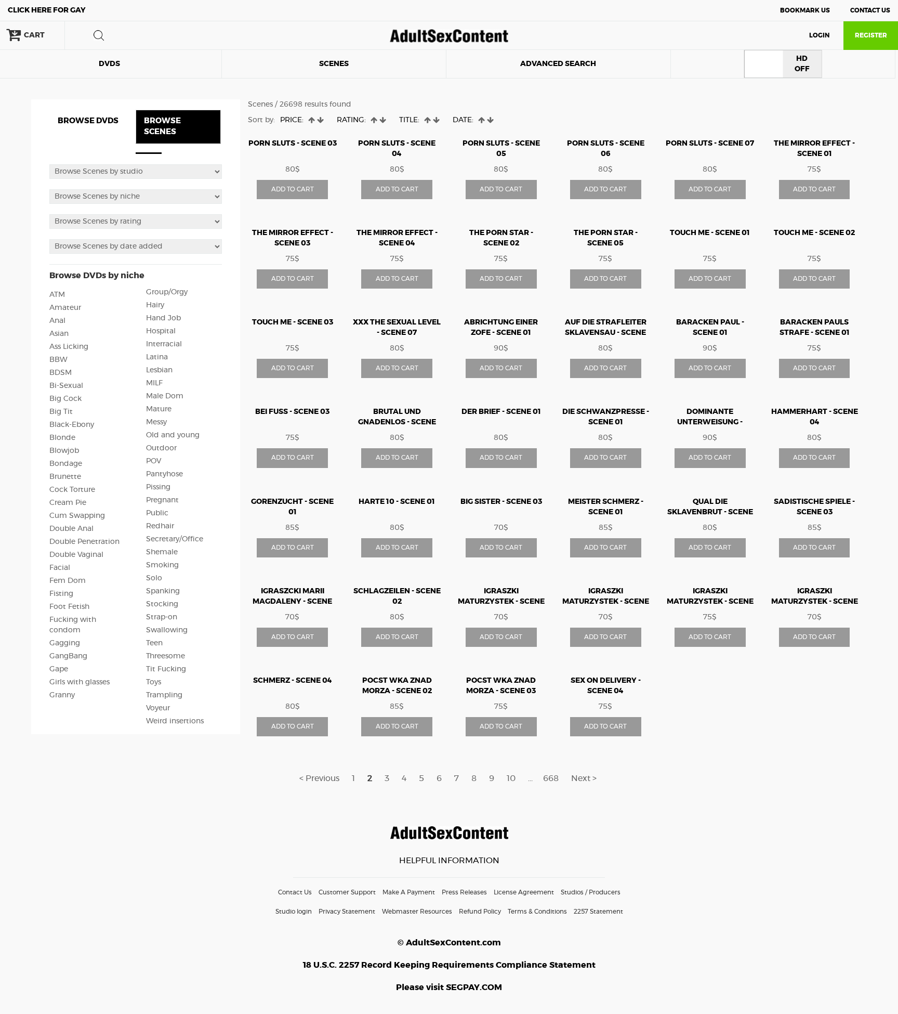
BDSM (60, 372)
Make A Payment (408, 892)
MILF (154, 383)
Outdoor (161, 448)
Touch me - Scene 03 (292, 322)
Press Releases (464, 892)
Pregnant (162, 500)
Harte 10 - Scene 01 (397, 501)
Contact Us (870, 10)
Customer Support (347, 892)
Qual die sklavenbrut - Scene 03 (710, 512)
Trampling (164, 695)
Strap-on (161, 617)
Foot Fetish (69, 606)
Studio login (293, 911)
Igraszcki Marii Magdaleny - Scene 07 (292, 602)
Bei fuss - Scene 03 (292, 411)
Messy (156, 422)
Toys (153, 682)
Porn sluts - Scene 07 (710, 143)
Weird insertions (175, 721)
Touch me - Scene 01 (710, 233)
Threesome (165, 656)
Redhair (160, 526)
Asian (59, 333)
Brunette (65, 476)
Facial (59, 567)
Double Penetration (84, 541)
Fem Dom (67, 580)
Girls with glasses (79, 682)
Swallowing (167, 630)
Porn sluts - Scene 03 (292, 143)
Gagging (64, 643)
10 (511, 778)
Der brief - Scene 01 (501, 411)
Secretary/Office (174, 539)
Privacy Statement (347, 911)
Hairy (155, 305)
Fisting (61, 593)
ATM (57, 294)
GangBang (68, 656)
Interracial (164, 344)
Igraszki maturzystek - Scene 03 (605, 602)
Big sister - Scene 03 (501, 501)
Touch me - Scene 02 (814, 233)
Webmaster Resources (417, 911)
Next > (584, 778)
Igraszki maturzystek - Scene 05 (710, 602)
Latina (157, 357)
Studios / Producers (590, 892)
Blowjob (64, 450)
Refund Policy (480, 911)
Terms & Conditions (537, 911)
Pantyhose (164, 474)
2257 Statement (598, 911)
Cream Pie (67, 502)
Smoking (162, 565)
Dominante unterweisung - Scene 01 (710, 422)
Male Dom (164, 396)
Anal (57, 320)
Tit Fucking (166, 669)
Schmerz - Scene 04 (292, 680)
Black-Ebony (71, 424)
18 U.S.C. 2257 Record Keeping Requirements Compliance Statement (449, 965)
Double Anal (71, 528)
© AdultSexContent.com (449, 943)
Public (157, 513)
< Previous (319, 778)
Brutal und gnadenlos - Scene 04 (397, 422)
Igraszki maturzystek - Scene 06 (814, 602)
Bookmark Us (805, 10)
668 (551, 778)
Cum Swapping (77, 515)
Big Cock (65, 398)
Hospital (161, 331)
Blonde (62, 437)
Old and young (173, 435)
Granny (62, 695)
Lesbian (159, 370)
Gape (58, 669)
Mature (158, 409)
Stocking (162, 604)
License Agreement (524, 892)
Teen (154, 643)
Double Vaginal (76, 554)
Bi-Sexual (66, 385)
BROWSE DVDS (88, 121)
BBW (58, 359)
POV (153, 461)
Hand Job (163, 318)
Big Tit (61, 411)
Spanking (163, 591)
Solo (154, 578)
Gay (47, 10)
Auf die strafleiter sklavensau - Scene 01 (605, 333)
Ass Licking (68, 346)
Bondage (65, 463)
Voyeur (158, 708)
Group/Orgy (167, 292)
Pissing (158, 487)
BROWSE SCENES (162, 126)
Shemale (162, 552)
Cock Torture (72, 489)
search (98, 35)
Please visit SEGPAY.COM (449, 987)
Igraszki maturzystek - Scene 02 (501, 602)
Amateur (65, 307)
